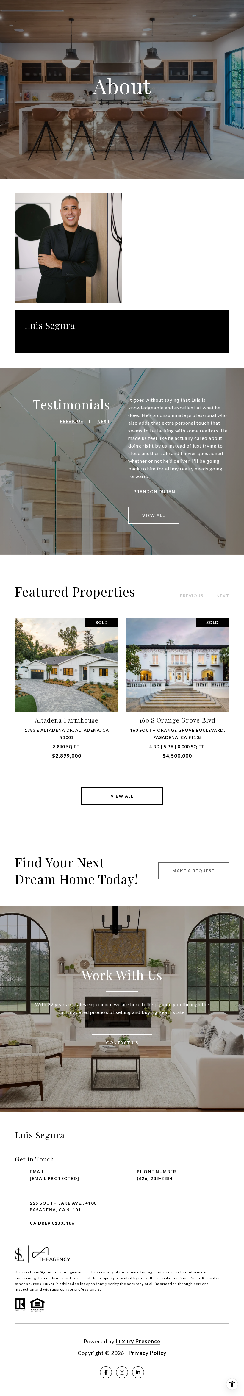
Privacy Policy (148, 1353)
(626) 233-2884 (155, 1178)
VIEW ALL (153, 515)
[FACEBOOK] (106, 1372)
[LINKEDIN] (138, 1372)
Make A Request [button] (193, 870)
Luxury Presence (138, 1341)
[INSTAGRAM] (122, 1372)
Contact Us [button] (122, 1042)
